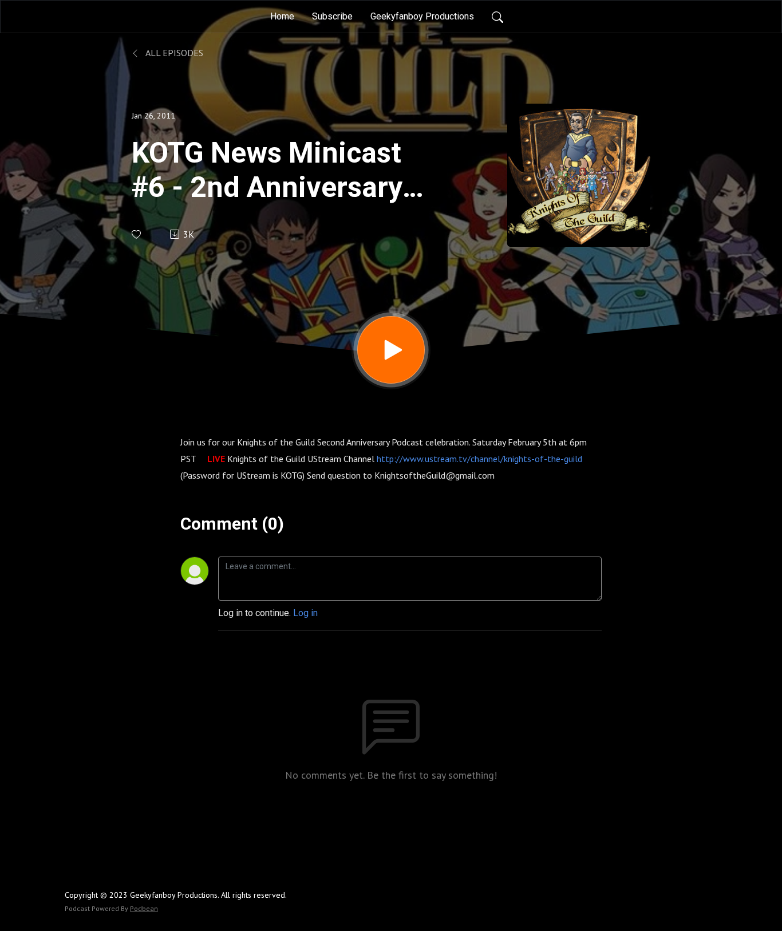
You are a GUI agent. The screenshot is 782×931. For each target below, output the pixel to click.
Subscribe (332, 16)
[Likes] (137, 234)
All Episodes (173, 52)
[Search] (497, 16)
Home (282, 16)
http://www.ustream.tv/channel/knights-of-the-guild (479, 458)
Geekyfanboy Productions (422, 16)
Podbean (144, 908)
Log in (305, 612)
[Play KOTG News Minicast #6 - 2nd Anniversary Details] (391, 350)
